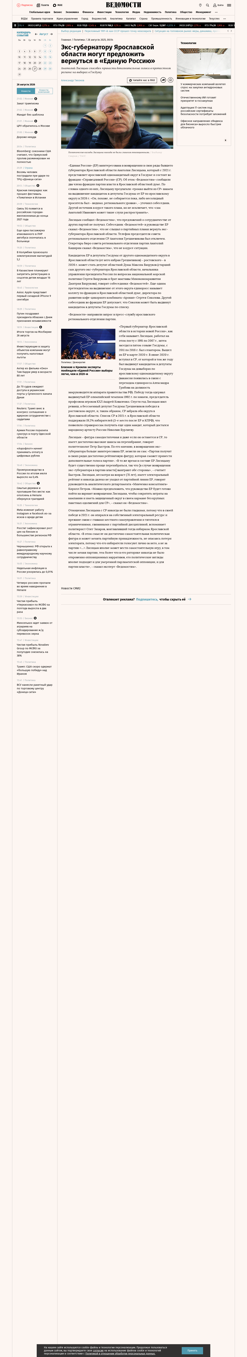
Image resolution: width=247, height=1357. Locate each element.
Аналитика (116, 18)
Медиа (136, 12)
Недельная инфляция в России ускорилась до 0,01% (35, 570)
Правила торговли (42, 18)
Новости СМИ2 (70, 588)
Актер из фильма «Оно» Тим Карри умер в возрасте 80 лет (34, 372)
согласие (98, 1350)
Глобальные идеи (39, 12)
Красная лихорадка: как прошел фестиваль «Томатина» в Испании (32, 194)
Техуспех (214, 18)
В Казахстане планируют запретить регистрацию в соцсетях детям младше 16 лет (33, 276)
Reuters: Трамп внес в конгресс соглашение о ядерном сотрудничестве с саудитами (34, 414)
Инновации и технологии (190, 18)
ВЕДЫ (24, 18)
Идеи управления (67, 18)
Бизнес (58, 12)
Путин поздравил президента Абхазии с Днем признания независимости (34, 317)
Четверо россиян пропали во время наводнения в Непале (33, 586)
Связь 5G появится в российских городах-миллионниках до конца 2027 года (32, 214)
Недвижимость (152, 12)
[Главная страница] (123, 5)
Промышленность (161, 18)
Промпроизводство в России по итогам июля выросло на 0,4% (32, 473)
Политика (170, 12)
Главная (66, 39)
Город (84, 18)
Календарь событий (24, 34)
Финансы (88, 12)
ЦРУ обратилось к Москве (33, 125)
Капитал (131, 18)
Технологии (122, 12)
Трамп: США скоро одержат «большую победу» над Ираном (34, 670)
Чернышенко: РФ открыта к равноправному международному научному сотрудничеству (34, 552)
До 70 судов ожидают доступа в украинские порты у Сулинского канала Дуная (34, 392)
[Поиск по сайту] (207, 5)
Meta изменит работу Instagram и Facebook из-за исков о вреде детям (34, 513)
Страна (143, 18)
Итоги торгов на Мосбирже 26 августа (34, 333)
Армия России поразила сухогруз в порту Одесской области (34, 434)
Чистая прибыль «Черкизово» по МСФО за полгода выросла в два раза (33, 606)
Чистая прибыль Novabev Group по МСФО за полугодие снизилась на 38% (33, 650)
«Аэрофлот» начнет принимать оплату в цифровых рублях (30, 452)
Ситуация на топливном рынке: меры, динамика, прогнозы (189, 31)
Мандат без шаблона (30, 114)
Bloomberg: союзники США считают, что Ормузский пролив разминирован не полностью (34, 156)
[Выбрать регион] (200, 5)
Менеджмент (203, 12)
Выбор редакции (71, 31)
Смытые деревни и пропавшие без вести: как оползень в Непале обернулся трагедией (33, 493)
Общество (186, 12)
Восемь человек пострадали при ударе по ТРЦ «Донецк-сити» (33, 175)
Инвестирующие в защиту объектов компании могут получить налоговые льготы (33, 352)
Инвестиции (104, 12)
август (43, 34)
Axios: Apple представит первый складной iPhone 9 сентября (34, 296)
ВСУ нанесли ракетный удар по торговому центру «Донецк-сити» (34, 688)
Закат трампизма (28, 103)
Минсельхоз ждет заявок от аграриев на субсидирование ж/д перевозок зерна (34, 628)
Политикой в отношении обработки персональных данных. (120, 1353)
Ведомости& (99, 18)
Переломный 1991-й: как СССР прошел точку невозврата (118, 31)
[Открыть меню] (229, 5)
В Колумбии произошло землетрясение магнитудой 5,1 (34, 256)
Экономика (72, 12)
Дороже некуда (26, 137)
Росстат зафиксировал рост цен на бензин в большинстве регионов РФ (34, 531)
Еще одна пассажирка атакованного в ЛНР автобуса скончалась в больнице (31, 236)
